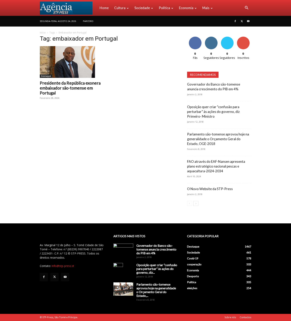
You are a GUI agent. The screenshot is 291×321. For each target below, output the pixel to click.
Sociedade (142, 8)
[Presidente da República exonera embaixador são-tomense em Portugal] (72, 62)
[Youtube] (248, 21)
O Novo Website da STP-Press (210, 189)
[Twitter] (242, 21)
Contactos (245, 317)
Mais (205, 8)
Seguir (211, 38)
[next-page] (195, 203)
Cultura (120, 8)
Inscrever (243, 38)
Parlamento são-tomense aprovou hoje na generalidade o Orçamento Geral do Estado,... (156, 289)
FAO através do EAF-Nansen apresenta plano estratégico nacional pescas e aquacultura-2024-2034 (216, 166)
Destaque (46, 76)
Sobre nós (230, 317)
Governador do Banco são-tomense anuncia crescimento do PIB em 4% (156, 249)
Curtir (195, 38)
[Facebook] (235, 21)
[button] (246, 8)
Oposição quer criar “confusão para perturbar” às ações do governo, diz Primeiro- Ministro (213, 111)
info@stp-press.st (63, 266)
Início (43, 32)
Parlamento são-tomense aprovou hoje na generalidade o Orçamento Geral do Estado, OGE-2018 (218, 139)
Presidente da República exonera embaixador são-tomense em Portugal (70, 87)
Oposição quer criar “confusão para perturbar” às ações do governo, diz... (156, 268)
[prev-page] (189, 203)
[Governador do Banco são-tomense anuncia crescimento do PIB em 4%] (123, 250)
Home (104, 8)
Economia (186, 8)
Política (164, 8)
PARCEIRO (88, 21)
